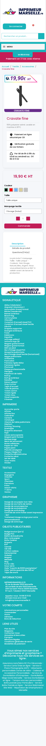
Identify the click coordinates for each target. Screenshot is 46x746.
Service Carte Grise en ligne (17, 665)
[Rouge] (11, 190)
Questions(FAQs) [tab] (21, 252)
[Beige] (21, 190)
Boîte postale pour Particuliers (18, 682)
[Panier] (32, 26)
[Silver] (26, 190)
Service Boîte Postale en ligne (22, 684)
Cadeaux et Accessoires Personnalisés (24, 671)
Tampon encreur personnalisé (27, 680)
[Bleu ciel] (16, 190)
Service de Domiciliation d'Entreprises (22, 674)
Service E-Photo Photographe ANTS (23, 666)
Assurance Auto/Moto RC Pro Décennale (22, 663)
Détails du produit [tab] (21, 248)
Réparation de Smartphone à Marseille (28, 689)
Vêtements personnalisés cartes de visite (22, 669)
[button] (23, 54)
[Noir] (6, 190)
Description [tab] (17, 243)
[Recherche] (41, 36)
